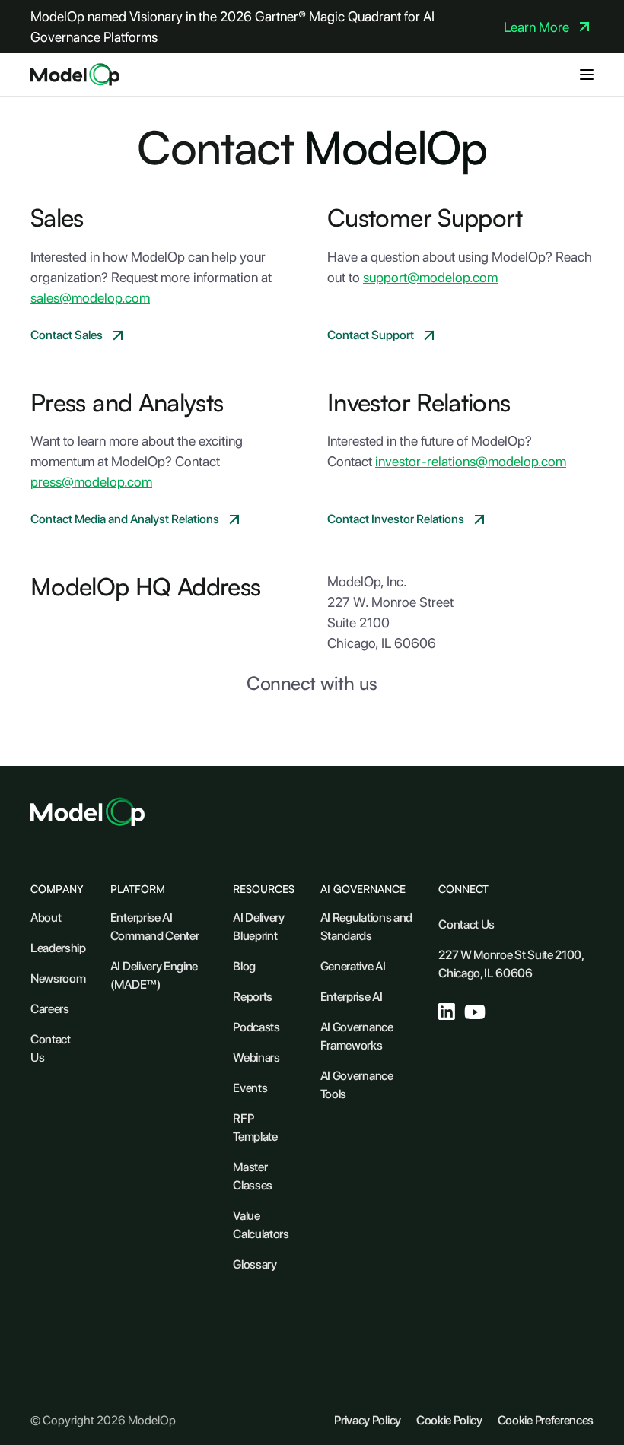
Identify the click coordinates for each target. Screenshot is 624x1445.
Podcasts (256, 1027)
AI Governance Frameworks (356, 1036)
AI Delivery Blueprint (258, 926)
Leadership (58, 948)
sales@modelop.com (90, 298)
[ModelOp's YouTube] (475, 1011)
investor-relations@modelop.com (470, 461)
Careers (49, 1009)
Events (250, 1088)
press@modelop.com (91, 482)
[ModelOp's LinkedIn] (446, 1011)
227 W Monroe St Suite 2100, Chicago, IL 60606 (510, 964)
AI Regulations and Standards (366, 926)
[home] (74, 74)
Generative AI (353, 966)
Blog (244, 966)
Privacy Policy (367, 1420)
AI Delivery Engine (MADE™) (154, 975)
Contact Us (50, 1048)
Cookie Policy (449, 1420)
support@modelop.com (430, 277)
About (45, 917)
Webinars (256, 1057)
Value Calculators (260, 1224)
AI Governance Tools (356, 1085)
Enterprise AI (351, 996)
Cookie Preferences (546, 1420)
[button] (587, 74)
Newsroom (57, 978)
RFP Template (255, 1127)
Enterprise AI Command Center (154, 926)
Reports (252, 996)
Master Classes (252, 1176)
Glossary (254, 1264)
